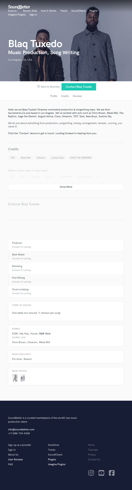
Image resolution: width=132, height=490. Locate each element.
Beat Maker (18, 254)
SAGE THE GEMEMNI (80, 157)
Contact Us (94, 459)
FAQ (10, 464)
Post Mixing (18, 277)
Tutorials (93, 449)
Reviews (77, 96)
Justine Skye (57, 157)
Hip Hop (24, 333)
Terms (91, 445)
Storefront (53, 445)
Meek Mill (26, 157)
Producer (17, 243)
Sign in (33, 14)
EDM (15, 333)
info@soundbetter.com (21, 429)
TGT (13, 157)
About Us (13, 454)
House (34, 333)
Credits (65, 96)
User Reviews (15, 459)
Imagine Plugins (17, 14)
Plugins (94, 10)
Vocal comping (20, 289)
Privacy (92, 454)
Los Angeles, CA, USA (20, 59)
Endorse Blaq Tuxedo (24, 204)
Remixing (17, 266)
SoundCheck (78, 10)
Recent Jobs (30, 10)
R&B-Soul (44, 333)
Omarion (41, 157)
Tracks (63, 10)
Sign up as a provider (19, 445)
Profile (53, 96)
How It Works (48, 10)
